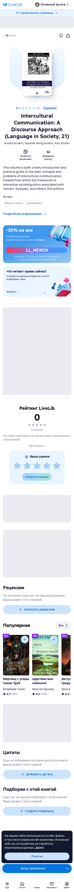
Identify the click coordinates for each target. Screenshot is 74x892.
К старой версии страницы (35, 13)
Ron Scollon (62, 143)
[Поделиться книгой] (68, 35)
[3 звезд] (26, 108)
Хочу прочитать (33, 868)
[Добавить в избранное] (61, 35)
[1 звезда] (19, 108)
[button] (37, 73)
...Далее (39, 847)
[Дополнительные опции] (67, 868)
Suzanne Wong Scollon (39, 143)
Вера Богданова (43, 689)
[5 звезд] (33, 108)
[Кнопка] (24, 639)
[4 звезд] (30, 108)
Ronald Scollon (13, 143)
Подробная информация (22, 214)
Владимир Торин (14, 689)
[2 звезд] (23, 108)
